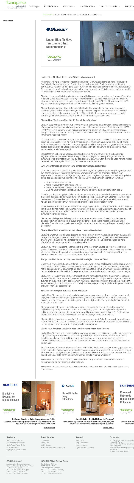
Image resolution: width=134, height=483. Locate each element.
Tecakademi (47, 15)
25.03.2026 (50, 414)
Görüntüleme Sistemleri (15, 440)
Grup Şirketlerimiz (82, 443)
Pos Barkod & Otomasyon (16, 443)
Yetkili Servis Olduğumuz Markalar (53, 447)
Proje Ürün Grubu (13, 447)
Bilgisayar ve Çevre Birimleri (16, 450)
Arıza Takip (45, 440)
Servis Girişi (45, 443)
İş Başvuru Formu (82, 445)
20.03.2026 (109, 414)
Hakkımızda (80, 440)
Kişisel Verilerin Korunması (85, 448)
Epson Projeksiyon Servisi (119, 451)
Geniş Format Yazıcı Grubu (16, 445)
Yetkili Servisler (46, 445)
